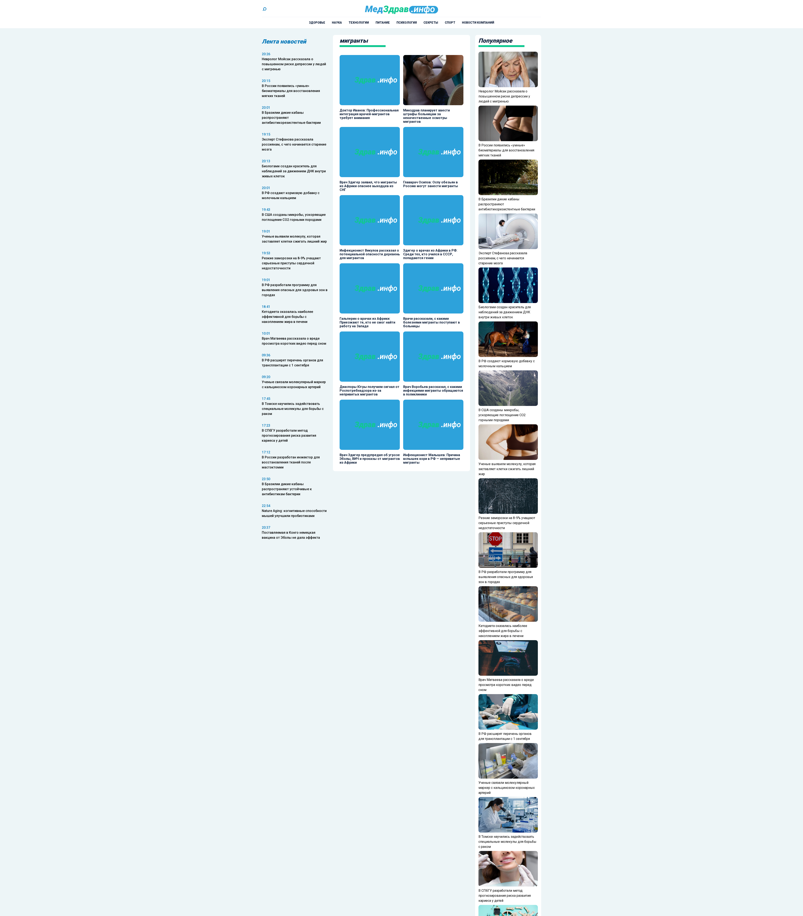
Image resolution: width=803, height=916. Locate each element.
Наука (337, 22)
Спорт (450, 22)
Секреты (430, 22)
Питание (383, 22)
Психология (406, 22)
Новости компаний (478, 22)
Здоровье (317, 22)
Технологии (359, 22)
